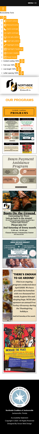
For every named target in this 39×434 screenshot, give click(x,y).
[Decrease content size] (20, 61)
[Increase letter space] (22, 73)
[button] (32, 3)
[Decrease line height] (17, 69)
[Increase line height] (20, 69)
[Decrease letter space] (20, 73)
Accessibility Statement (19, 418)
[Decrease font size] (16, 65)
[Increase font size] (19, 65)
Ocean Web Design (24, 424)
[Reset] (1, 17)
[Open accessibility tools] (3, 8)
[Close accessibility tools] (5, 17)
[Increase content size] (23, 61)
